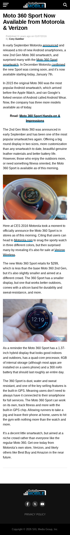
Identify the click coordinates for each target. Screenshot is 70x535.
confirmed (58, 64)
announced (50, 45)
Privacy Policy (35, 514)
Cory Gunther (16, 39)
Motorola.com (23, 240)
